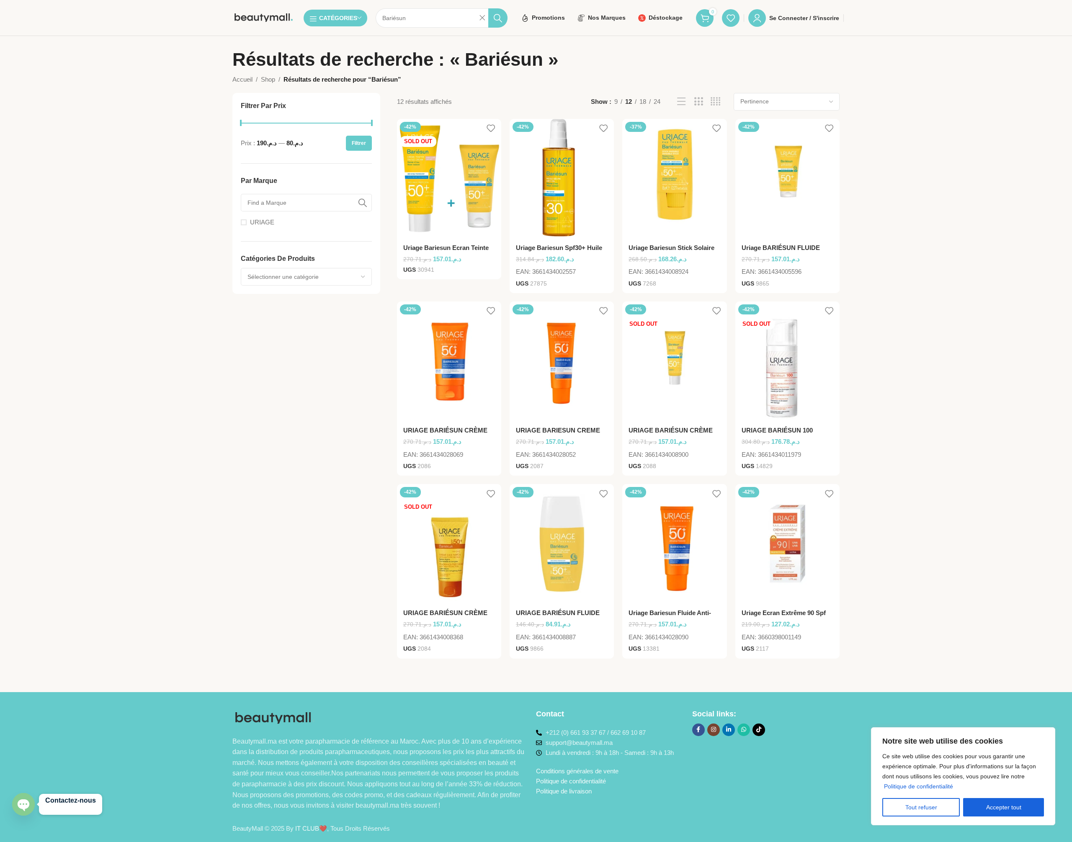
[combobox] (306, 277)
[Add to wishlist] (490, 128)
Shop (268, 79)
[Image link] (275, 717)
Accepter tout (1003, 807)
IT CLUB (307, 828)
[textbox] (306, 276)
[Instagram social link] (713, 730)
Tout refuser (921, 807)
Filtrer (359, 143)
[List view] (681, 101)
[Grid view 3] (698, 101)
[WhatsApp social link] (743, 730)
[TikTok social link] (758, 730)
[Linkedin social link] (728, 730)
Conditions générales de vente (577, 771)
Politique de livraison (564, 791)
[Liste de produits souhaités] (731, 18)
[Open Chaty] (23, 804)
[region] (963, 776)
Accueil (242, 79)
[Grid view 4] (715, 101)
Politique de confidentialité (918, 786)
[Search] (498, 18)
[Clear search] (482, 18)
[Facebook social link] (698, 730)
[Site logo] (263, 17)
